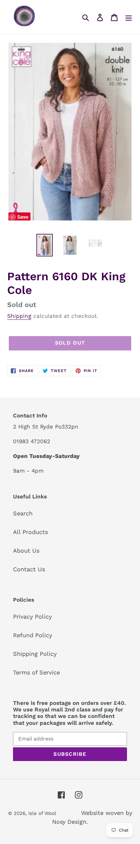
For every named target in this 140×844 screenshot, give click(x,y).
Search (23, 513)
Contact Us (29, 569)
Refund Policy (32, 635)
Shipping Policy (35, 653)
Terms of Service (36, 672)
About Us (26, 550)
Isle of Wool (43, 813)
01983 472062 (31, 441)
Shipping (19, 316)
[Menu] (128, 16)
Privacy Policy (32, 616)
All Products (30, 531)
